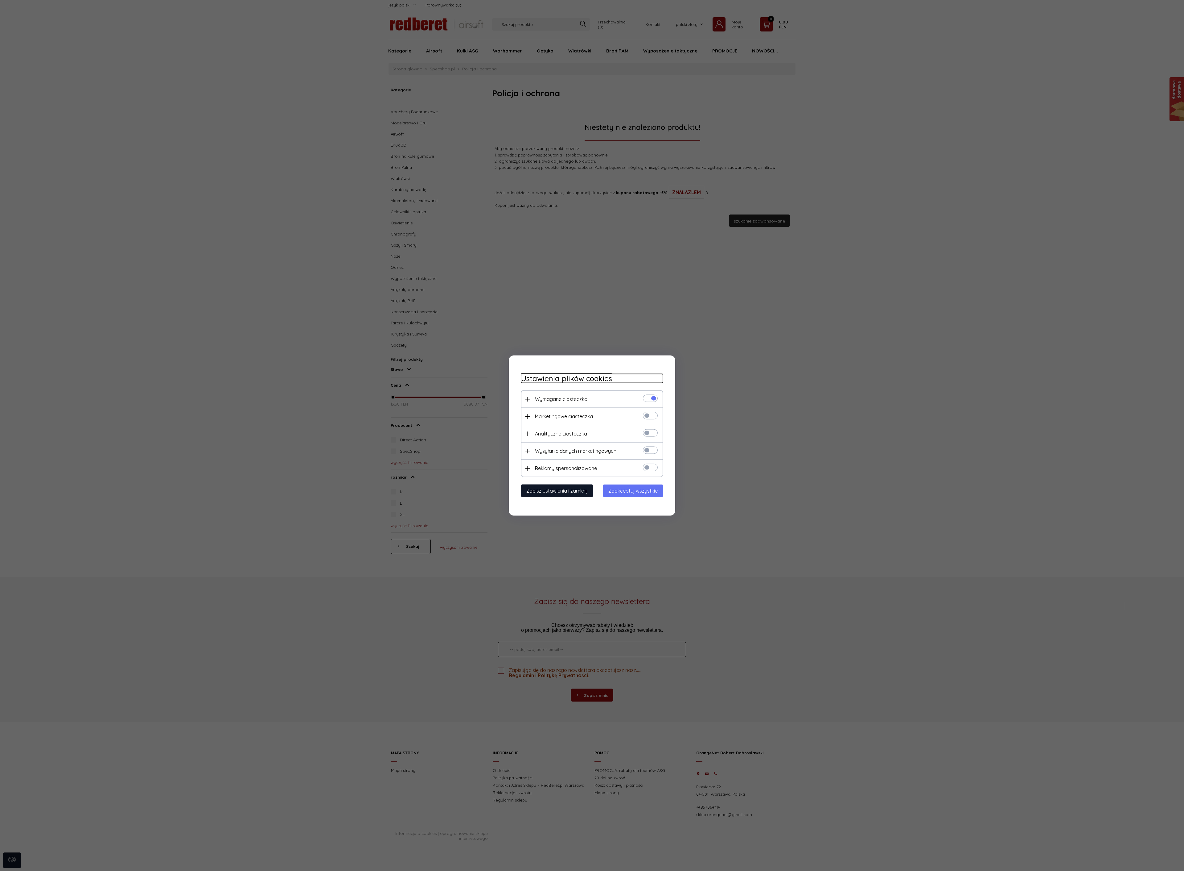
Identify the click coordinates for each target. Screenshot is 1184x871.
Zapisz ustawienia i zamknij (557, 491)
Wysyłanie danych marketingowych (575, 451)
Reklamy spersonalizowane (566, 468)
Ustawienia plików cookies (566, 378)
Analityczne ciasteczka (561, 434)
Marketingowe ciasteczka (564, 416)
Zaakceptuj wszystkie (633, 491)
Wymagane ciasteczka (561, 399)
